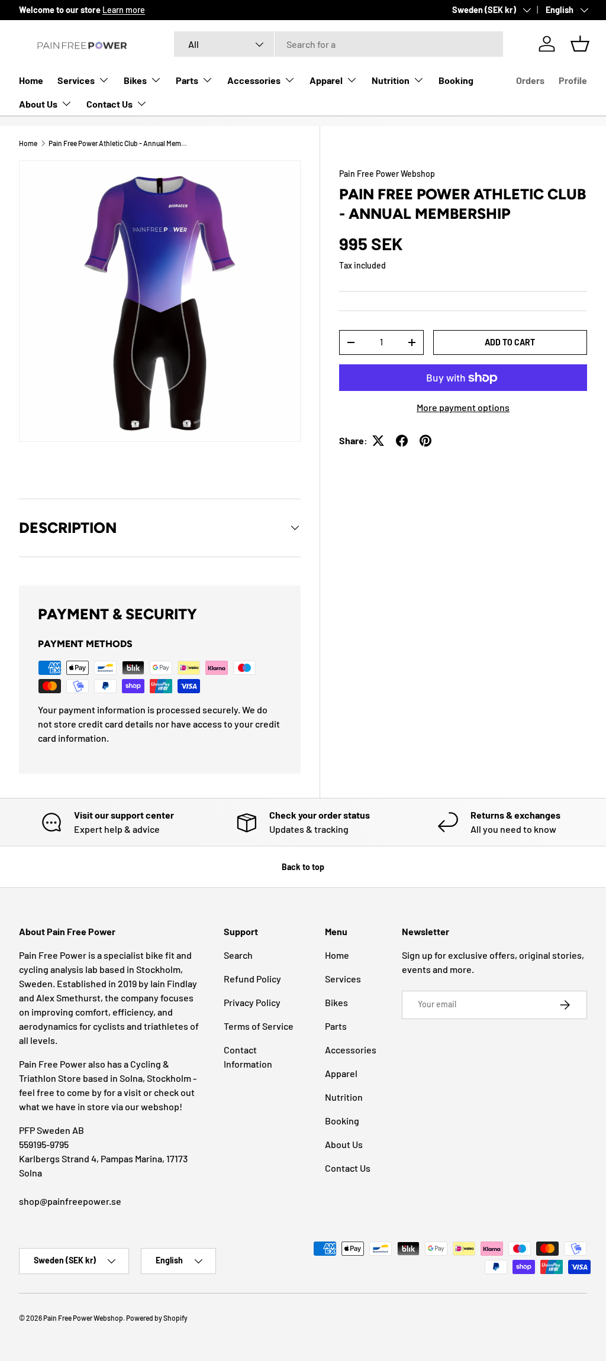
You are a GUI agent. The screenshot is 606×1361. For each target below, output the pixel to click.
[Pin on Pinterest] (425, 440)
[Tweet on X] (378, 440)
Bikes (336, 1002)
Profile (573, 80)
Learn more (123, 10)
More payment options (463, 407)
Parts (336, 1026)
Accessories (350, 1049)
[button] (580, 44)
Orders (530, 80)
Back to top (303, 867)
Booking (456, 80)
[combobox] (339, 44)
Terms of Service (259, 1026)
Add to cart (510, 342)
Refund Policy (252, 978)
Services (343, 978)
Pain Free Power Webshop (387, 174)
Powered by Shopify (157, 1318)
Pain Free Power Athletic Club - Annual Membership (120, 143)
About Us (344, 1144)
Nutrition (344, 1097)
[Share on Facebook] (402, 440)
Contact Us (347, 1168)
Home (31, 80)
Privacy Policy (252, 1002)
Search (238, 955)
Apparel (341, 1073)
